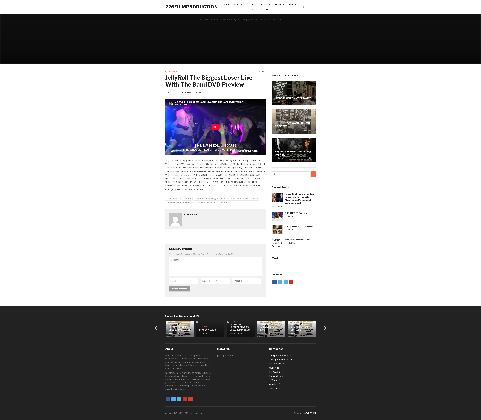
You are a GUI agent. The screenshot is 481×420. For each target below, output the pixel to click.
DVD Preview (171, 71)
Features (278, 4)
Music (275, 258)
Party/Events (275, 372)
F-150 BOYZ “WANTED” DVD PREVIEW (292, 125)
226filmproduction (191, 7)
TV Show (172, 324)
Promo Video (275, 376)
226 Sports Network (279, 355)
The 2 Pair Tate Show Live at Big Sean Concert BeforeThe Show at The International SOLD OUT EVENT (301, 323)
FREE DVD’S (264, 4)
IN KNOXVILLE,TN (207, 330)
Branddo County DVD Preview (293, 97)
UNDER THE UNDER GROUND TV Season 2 (179, 328)
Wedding (273, 384)
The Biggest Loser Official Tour (213, 202)
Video (291, 4)
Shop (252, 9)
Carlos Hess (185, 92)
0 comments (198, 92)
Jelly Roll (187, 198)
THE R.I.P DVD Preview (296, 213)
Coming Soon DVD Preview (282, 359)
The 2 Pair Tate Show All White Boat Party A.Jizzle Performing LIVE (270, 326)
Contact (265, 9)
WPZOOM (311, 413)
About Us (237, 4)
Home (226, 4)
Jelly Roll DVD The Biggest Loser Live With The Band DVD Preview (226, 198)
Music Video (275, 368)
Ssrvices (250, 4)
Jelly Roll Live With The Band (180, 202)
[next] (324, 328)
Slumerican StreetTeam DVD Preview (293, 153)
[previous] (156, 328)
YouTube (273, 388)
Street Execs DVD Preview (298, 240)
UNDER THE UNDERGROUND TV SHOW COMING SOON (240, 327)
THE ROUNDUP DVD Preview (299, 226)
